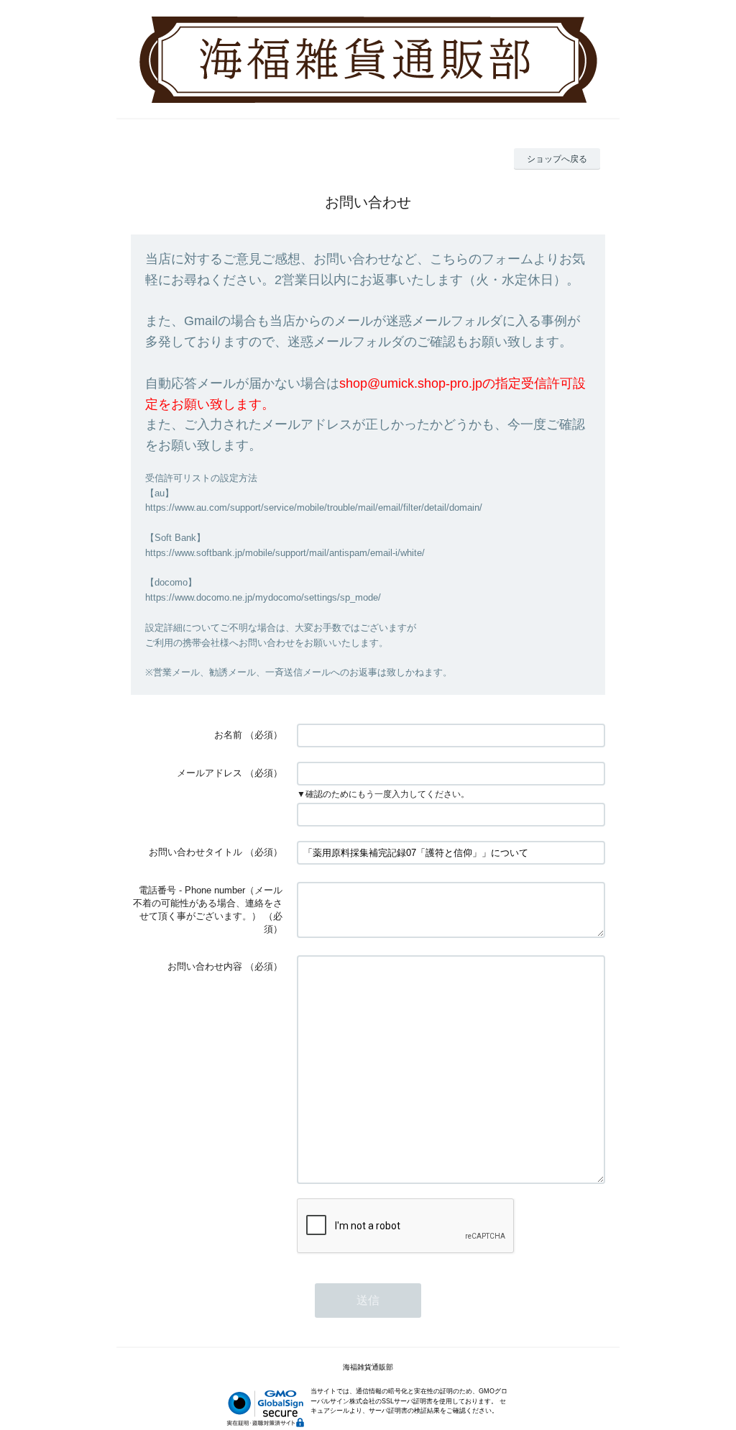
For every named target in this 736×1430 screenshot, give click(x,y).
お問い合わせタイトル (195, 852)
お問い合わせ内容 (204, 966)
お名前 (228, 734)
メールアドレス (209, 773)
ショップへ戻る (557, 159)
